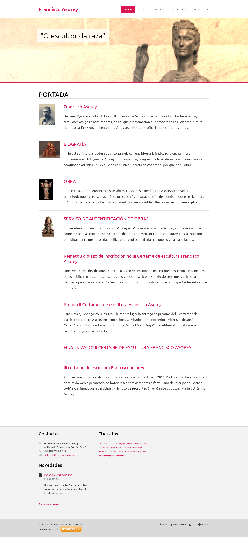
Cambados (127, 447)
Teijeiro (122, 443)
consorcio (120, 455)
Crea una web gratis (49, 529)
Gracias (143, 451)
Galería (143, 9)
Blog (197, 9)
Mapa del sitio (179, 524)
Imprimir (205, 524)
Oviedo (130, 443)
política (138, 443)
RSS (194, 524)
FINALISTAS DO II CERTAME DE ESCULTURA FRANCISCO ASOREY (128, 347)
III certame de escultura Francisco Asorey (104, 367)
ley (144, 443)
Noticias (160, 9)
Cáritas (120, 451)
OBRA (70, 181)
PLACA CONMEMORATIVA (58, 474)
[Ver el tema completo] (47, 114)
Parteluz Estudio (132, 451)
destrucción (116, 447)
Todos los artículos (49, 504)
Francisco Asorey (80, 106)
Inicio (128, 9)
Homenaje (137, 447)
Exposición (103, 451)
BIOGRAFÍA (75, 144)
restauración (104, 447)
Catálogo (177, 9)
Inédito (113, 451)
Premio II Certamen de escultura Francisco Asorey (113, 304)
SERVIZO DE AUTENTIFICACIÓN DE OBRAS (106, 218)
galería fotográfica (107, 455)
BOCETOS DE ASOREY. (108, 443)
